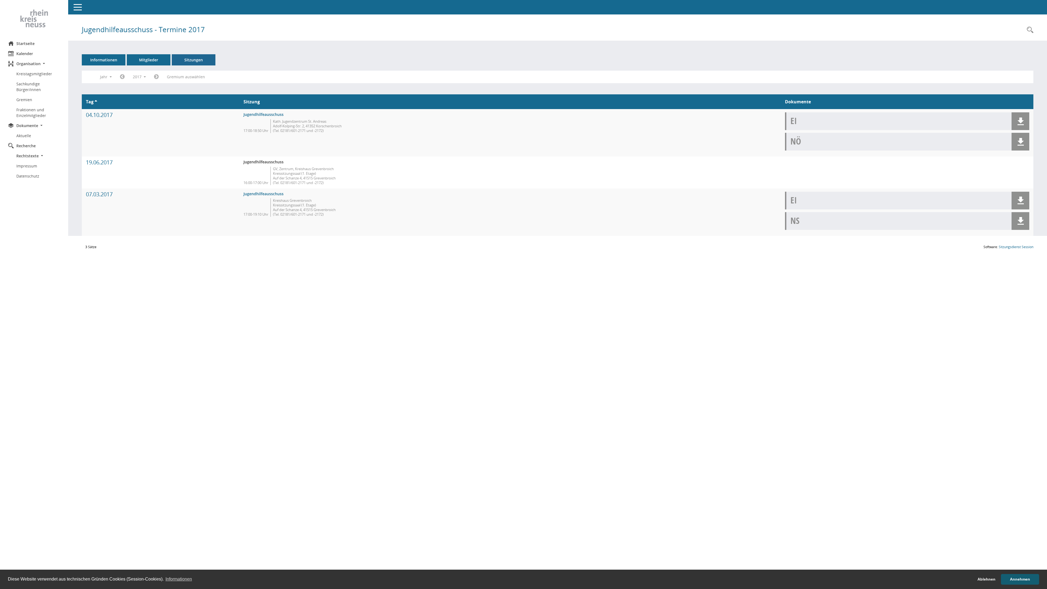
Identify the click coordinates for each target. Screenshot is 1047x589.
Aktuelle (23, 135)
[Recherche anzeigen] (1028, 30)
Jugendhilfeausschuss (263, 114)
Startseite (25, 43)
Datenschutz (27, 176)
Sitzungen (193, 59)
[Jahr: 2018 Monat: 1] (156, 77)
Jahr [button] (104, 76)
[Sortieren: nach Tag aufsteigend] (96, 102)
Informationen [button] (179, 579)
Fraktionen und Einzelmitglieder (31, 112)
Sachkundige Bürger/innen (28, 86)
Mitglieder (148, 59)
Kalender (24, 53)
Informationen (103, 59)
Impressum (26, 166)
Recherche (26, 145)
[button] (34, 64)
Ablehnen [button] (986, 579)
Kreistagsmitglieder (34, 73)
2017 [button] (138, 76)
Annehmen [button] (1020, 579)
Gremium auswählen (186, 76)
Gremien (24, 99)
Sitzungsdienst (1016, 247)
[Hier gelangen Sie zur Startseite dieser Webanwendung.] (34, 19)
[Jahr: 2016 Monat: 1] (122, 77)
